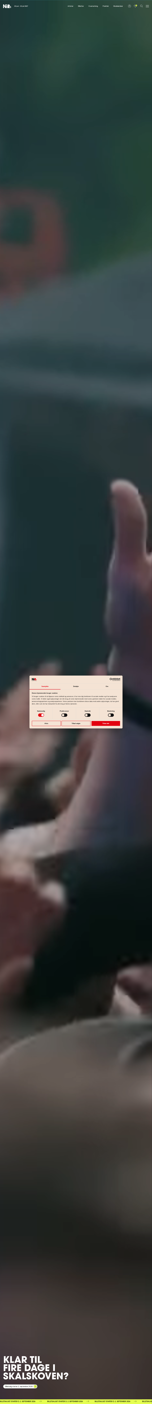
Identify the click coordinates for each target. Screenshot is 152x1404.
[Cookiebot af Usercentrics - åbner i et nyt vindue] (111, 679)
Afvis (46, 723)
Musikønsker (118, 6)
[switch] (62, 714)
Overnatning (93, 6)
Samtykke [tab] (45, 686)
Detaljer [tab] (76, 686)
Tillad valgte (76, 723)
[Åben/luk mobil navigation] (147, 6)
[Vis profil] (129, 6)
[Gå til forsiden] (15, 6)
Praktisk (106, 6)
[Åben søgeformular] (141, 6)
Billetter (81, 6)
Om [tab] (107, 686)
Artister (70, 6)
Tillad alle (105, 723)
